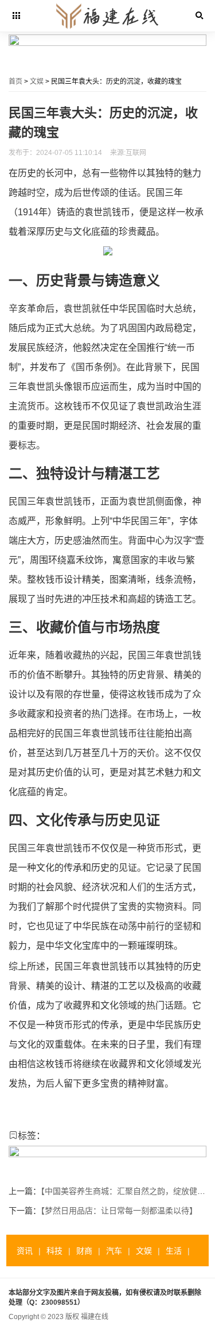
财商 (84, 1250)
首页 (15, 81)
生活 (174, 1250)
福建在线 (94, 1317)
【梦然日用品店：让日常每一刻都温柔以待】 (119, 1210)
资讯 (25, 1250)
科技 (54, 1250)
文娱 (37, 81)
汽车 (114, 1250)
